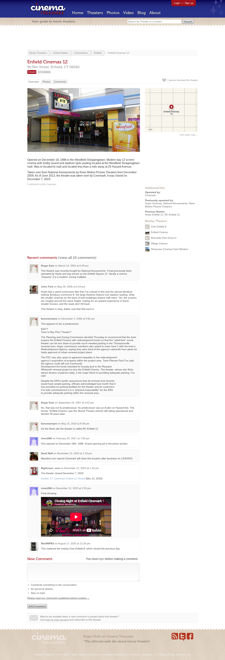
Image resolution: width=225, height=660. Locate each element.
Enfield (97, 52)
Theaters (95, 12)
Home (77, 12)
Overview (33, 81)
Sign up (189, 3)
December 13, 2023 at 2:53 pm (73, 488)
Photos (113, 12)
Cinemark (150, 195)
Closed (32, 71)
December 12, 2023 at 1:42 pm (81, 468)
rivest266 (46, 438)
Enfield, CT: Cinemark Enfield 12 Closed (63, 478)
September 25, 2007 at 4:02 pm (76, 402)
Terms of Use (183, 654)
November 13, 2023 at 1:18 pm (74, 453)
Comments (60, 81)
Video (128, 12)
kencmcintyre (49, 318)
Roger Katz (47, 265)
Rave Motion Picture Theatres (170, 205)
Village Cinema (159, 243)
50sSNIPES (47, 543)
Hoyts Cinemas (153, 203)
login (101, 558)
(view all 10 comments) (77, 257)
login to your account (57, 619)
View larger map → (188, 135)
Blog (141, 12)
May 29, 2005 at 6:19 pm (71, 286)
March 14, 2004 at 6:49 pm (73, 265)
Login (177, 3)
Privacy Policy (166, 654)
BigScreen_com (50, 468)
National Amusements (175, 203)
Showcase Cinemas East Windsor (169, 249)
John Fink (47, 286)
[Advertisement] (112, 38)
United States (60, 52)
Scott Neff (47, 453)
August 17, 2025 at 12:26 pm (74, 543)
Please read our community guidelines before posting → (58, 598)
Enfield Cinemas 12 (118, 52)
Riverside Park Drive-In (163, 237)
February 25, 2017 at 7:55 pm (72, 438)
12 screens (44, 71)
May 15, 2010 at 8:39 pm (75, 423)
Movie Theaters (38, 52)
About (155, 12)
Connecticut (81, 52)
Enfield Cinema (159, 232)
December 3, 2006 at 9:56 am (78, 318)
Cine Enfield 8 (158, 226)
